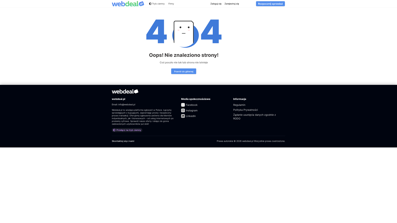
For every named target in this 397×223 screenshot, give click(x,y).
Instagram (192, 110)
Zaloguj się (215, 3)
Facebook (192, 104)
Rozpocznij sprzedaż (270, 3)
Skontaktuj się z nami (123, 141)
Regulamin (239, 104)
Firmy (171, 3)
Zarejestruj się (232, 3)
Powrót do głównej (183, 71)
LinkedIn (191, 116)
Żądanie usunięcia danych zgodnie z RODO (254, 116)
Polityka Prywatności (245, 109)
